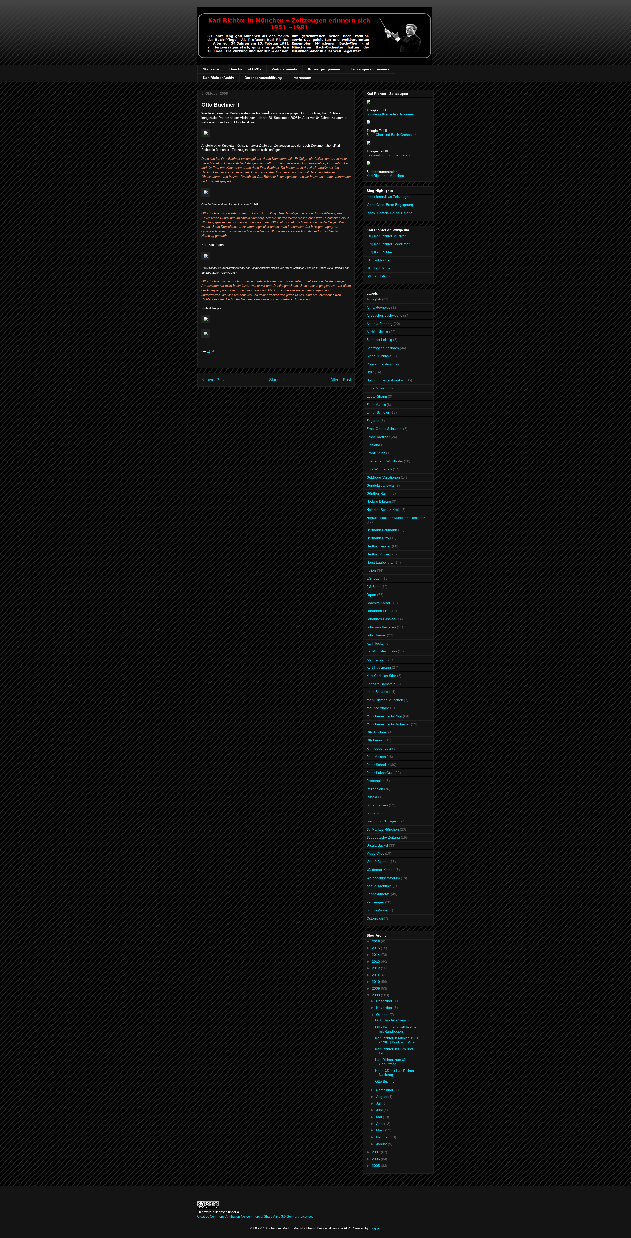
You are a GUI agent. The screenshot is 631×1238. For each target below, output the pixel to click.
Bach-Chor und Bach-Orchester (391, 135)
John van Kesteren (381, 627)
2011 (376, 975)
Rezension (375, 789)
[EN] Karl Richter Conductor (388, 244)
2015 (376, 948)
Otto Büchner (377, 732)
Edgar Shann (377, 396)
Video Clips (375, 853)
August (382, 1097)
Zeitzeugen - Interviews (370, 69)
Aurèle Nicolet (377, 331)
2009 (376, 988)
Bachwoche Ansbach (383, 348)
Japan (371, 595)
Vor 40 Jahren (377, 862)
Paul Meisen (376, 756)
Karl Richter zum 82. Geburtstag (391, 1062)
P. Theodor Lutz (379, 748)
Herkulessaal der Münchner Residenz (396, 518)
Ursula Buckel (377, 845)
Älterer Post (340, 380)
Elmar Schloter (378, 412)
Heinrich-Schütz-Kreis (383, 510)
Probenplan (376, 781)
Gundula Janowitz (380, 485)
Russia (372, 797)
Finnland (373, 445)
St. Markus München (383, 829)
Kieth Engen (376, 659)
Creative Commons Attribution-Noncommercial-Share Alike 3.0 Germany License (254, 1216)
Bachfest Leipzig (379, 340)
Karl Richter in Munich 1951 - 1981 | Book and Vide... (396, 1040)
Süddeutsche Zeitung (383, 837)
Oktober (383, 1014)
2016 (376, 941)
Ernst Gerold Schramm (384, 429)
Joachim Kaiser (378, 603)
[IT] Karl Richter (379, 260)
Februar (383, 1137)
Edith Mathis (376, 405)
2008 (376, 995)
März (380, 1130)
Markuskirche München (385, 700)
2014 (376, 955)
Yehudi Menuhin (379, 886)
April (380, 1124)
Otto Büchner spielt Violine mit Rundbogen (395, 1029)
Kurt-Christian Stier (381, 676)
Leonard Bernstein (381, 684)
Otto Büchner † (220, 105)
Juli (379, 1103)
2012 (376, 968)
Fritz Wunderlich (379, 469)
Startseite (211, 69)
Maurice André (378, 708)
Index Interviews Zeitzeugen (388, 197)
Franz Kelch (376, 453)
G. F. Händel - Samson (393, 1020)
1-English (374, 299)
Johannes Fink (378, 611)
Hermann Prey (378, 538)
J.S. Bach (374, 578)
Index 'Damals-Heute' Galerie (389, 213)
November (384, 1008)
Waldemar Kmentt (380, 870)
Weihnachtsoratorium (383, 878)
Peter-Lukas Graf (380, 773)
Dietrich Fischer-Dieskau (386, 380)
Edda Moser (376, 388)
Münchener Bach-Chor (384, 716)
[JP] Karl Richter (379, 268)
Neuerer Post (213, 380)
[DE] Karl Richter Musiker (386, 236)
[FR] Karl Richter (379, 252)
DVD (370, 372)
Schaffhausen (377, 805)
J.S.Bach (373, 587)
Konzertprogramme (324, 69)
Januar (382, 1144)
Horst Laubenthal (380, 562)
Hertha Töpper (378, 554)
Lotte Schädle (377, 692)
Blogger (374, 1228)
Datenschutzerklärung (263, 78)
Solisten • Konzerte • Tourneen (390, 114)
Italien (371, 570)
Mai (379, 1117)
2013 (376, 961)
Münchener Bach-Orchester (388, 724)
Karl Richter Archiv (218, 78)
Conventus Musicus (382, 364)
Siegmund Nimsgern (382, 821)
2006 (376, 1159)
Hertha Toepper (379, 546)
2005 (376, 1166)
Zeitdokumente (284, 69)
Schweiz (373, 813)
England (373, 421)
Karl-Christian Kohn (382, 651)
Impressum (302, 78)
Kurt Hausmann (379, 667)
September (385, 1090)
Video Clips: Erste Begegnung (390, 205)
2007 (376, 1152)
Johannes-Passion (381, 619)
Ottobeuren (375, 740)
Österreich (375, 918)
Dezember (384, 1001)
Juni (380, 1110)
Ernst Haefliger (378, 437)
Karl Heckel (375, 643)
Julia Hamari (376, 635)
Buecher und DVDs (245, 69)
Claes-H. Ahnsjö (379, 356)
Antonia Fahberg (380, 324)
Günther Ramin (378, 493)
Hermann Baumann (382, 530)
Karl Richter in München (385, 176)
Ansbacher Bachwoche (384, 315)
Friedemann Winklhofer (385, 461)
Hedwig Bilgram (379, 501)
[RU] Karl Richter (380, 276)
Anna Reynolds (378, 307)
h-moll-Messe (377, 910)
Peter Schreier (378, 765)
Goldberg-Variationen (383, 477)
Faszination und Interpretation (390, 155)
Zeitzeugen (375, 902)
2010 (376, 982)
